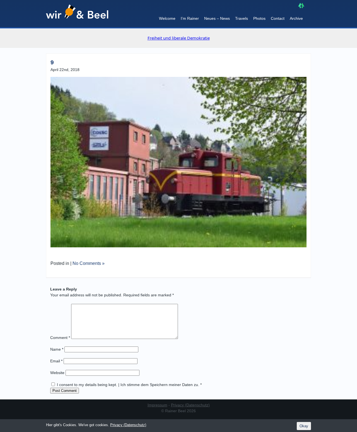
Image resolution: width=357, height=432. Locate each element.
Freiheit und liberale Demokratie (179, 38)
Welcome (167, 18)
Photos (259, 18)
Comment (60, 337)
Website (57, 372)
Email (56, 361)
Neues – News (217, 18)
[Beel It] (77, 14)
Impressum (157, 405)
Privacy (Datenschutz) (190, 405)
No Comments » (89, 263)
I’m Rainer (190, 18)
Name (56, 349)
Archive (296, 18)
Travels (241, 18)
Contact (277, 18)
